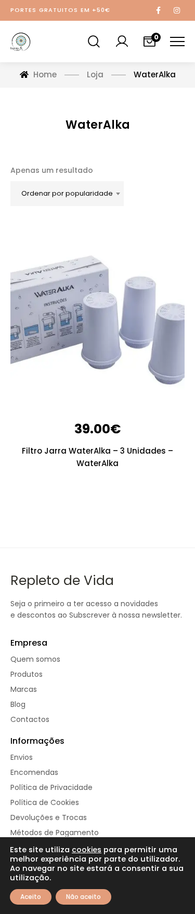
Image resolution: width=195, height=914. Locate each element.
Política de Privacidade (51, 787)
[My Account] (121, 41)
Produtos (26, 674)
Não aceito (83, 896)
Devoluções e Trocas (48, 817)
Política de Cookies (44, 802)
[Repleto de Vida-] (20, 41)
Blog (17, 704)
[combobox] (67, 193)
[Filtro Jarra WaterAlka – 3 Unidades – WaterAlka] (97, 316)
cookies (86, 849)
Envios (21, 757)
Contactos (29, 719)
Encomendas (34, 772)
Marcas (23, 689)
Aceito (30, 896)
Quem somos (35, 659)
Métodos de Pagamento (54, 832)
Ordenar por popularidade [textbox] (67, 193)
